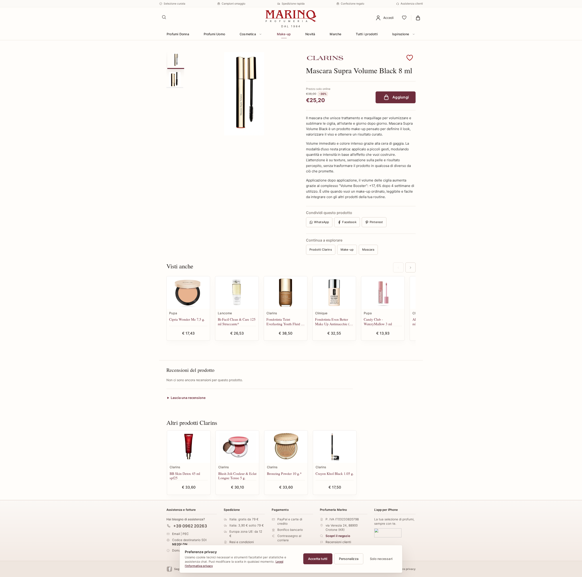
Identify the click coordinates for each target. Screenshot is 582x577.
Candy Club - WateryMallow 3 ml (378, 321)
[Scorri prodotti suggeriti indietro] (398, 267)
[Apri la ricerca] (164, 17)
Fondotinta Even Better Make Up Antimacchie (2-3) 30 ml (333, 321)
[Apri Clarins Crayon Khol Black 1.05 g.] (335, 447)
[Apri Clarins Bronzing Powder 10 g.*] (286, 447)
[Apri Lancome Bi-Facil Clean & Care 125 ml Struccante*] (237, 292)
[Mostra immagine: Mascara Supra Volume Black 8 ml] (175, 60)
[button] (410, 58)
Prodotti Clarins (320, 249)
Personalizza (349, 559)
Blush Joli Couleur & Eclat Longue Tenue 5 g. (237, 475)
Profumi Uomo (214, 34)
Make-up (284, 34)
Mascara (368, 249)
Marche (335, 34)
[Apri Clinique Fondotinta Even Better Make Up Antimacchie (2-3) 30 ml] (334, 292)
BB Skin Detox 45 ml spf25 (185, 475)
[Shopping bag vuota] (418, 18)
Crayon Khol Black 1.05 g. (335, 473)
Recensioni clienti (338, 542)
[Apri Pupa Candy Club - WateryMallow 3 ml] (383, 292)
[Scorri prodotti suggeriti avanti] (410, 267)
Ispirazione (400, 34)
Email (176, 533)
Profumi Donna (178, 34)
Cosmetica (248, 34)
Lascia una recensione (188, 398)
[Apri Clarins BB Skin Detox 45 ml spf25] (189, 447)
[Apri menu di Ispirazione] (413, 34)
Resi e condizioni (241, 542)
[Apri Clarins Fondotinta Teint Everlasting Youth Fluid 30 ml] (285, 292)
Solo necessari (381, 559)
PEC (186, 533)
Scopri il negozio (338, 536)
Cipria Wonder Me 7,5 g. (187, 319)
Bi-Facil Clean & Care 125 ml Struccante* (237, 321)
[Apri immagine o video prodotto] (244, 93)
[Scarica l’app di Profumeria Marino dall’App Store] (387, 533)
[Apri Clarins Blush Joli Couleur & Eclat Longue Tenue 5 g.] (237, 447)
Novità (310, 34)
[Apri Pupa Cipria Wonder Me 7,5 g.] (188, 292)
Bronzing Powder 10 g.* (284, 473)
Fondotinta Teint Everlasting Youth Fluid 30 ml (285, 321)
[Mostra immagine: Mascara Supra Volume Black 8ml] (174, 79)
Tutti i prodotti (366, 34)
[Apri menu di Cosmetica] (260, 34)
